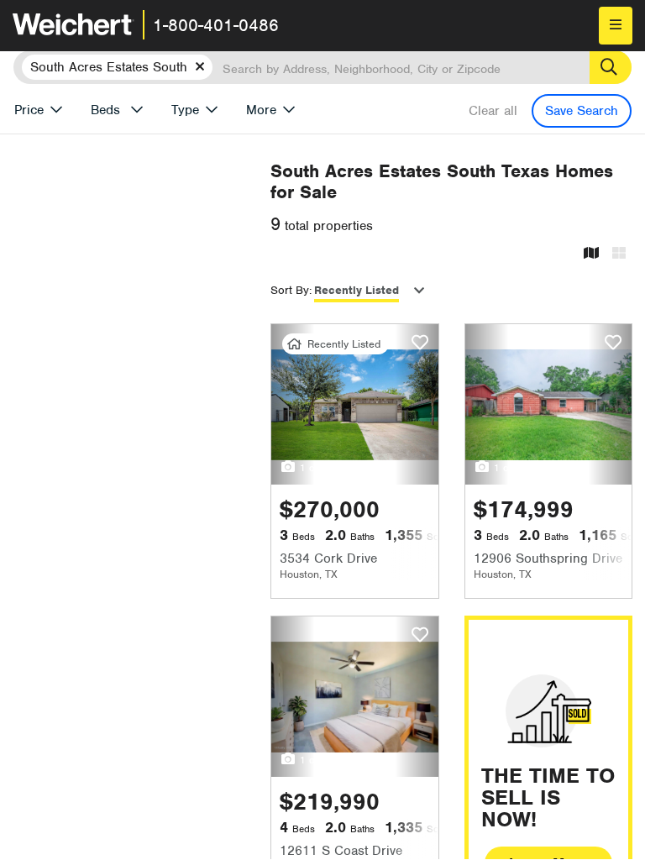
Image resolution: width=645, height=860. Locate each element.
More (261, 110)
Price (29, 110)
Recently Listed (356, 290)
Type (185, 110)
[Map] (591, 254)
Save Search (581, 110)
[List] (619, 254)
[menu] (615, 26)
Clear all (493, 110)
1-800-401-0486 (216, 25)
